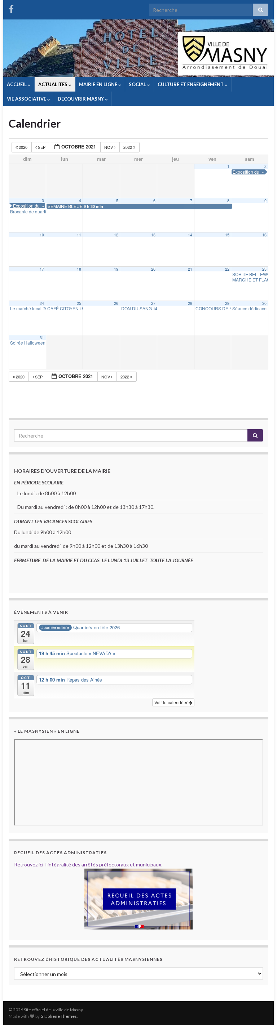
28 (190, 303)
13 (153, 235)
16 (264, 235)
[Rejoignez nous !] (11, 8)
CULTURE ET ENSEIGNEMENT (191, 84)
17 (42, 269)
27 (153, 303)
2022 (128, 147)
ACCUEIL (17, 84)
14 (190, 235)
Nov (109, 147)
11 (79, 235)
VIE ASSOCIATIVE (27, 99)
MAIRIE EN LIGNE (98, 84)
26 (116, 303)
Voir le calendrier (171, 702)
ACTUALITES (53, 84)
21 (190, 269)
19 (116, 269)
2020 (23, 147)
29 (227, 303)
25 (79, 303)
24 (42, 303)
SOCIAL (138, 84)
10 (42, 235)
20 (153, 269)
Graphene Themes (58, 1016)
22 (227, 269)
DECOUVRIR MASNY (81, 99)
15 (227, 235)
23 (264, 269)
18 (79, 269)
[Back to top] (261, 1009)
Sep (42, 147)
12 (116, 235)
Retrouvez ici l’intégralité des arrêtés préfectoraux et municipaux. (88, 864)
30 (264, 303)
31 (42, 337)
